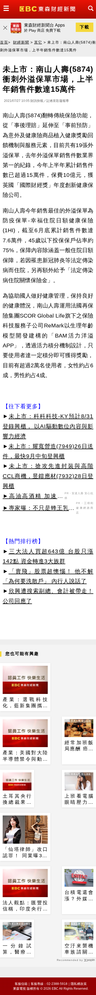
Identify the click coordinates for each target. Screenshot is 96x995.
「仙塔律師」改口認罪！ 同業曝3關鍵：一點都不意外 (25, 853)
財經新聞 (21, 42)
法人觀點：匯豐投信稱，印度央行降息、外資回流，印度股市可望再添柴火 (25, 906)
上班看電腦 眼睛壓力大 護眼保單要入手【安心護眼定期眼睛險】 (79, 799)
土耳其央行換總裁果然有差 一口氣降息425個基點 (17, 799)
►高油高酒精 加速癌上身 (33, 497)
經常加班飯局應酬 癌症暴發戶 (79, 746)
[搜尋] (89, 13)
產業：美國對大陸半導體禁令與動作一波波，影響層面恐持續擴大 (25, 756)
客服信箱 (21, 984)
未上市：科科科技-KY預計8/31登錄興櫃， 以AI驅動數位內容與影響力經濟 (48, 426)
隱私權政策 (79, 984)
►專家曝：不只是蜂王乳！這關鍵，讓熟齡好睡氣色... (39, 509)
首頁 (4, 42)
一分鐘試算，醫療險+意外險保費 (17, 949)
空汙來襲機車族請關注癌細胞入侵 (79, 949)
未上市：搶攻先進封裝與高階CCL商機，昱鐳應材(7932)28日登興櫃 (48, 476)
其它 (38, 42)
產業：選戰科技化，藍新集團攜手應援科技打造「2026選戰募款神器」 (25, 703)
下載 (84, 27)
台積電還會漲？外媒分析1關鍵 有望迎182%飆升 (79, 896)
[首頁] (48, 8)
